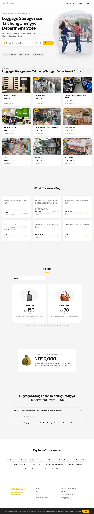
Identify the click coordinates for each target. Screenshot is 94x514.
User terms (64, 491)
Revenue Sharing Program (69, 488)
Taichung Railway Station (27, 460)
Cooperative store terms (68, 494)
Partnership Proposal (42, 498)
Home (4, 13)
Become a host (71, 3)
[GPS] (36, 43)
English (80, 3)
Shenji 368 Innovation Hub (60, 469)
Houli (41, 460)
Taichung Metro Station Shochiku (36, 469)
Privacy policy (77, 511)
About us (38, 488)
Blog (37, 491)
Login (88, 3)
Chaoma (51, 460)
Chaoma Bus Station (18, 464)
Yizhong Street (64, 460)
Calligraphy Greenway (75, 464)
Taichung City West (80, 460)
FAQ (37, 494)
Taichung (10, 13)
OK (86, 511)
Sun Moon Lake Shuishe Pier (54, 464)
